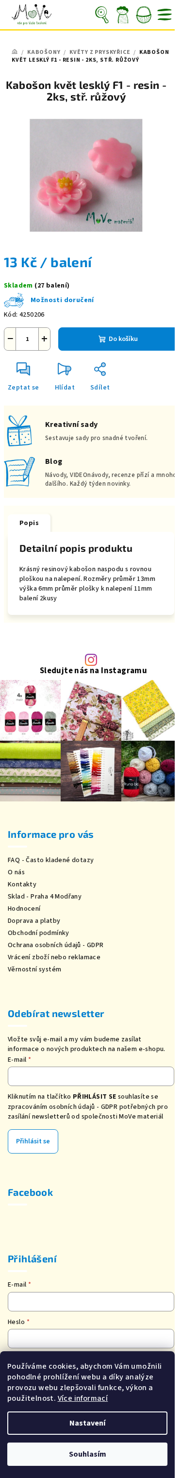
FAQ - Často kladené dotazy (51, 860)
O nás (16, 872)
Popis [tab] (29, 523)
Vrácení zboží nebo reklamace (54, 957)
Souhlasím (87, 1454)
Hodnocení (24, 909)
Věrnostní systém (34, 969)
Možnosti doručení (62, 300)
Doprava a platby (34, 921)
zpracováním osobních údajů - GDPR (62, 1107)
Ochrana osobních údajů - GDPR (56, 945)
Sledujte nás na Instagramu (93, 671)
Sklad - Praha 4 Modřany (45, 896)
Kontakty (22, 884)
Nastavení (87, 1423)
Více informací (83, 1398)
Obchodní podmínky (38, 933)
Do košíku (123, 339)
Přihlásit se (33, 1141)
